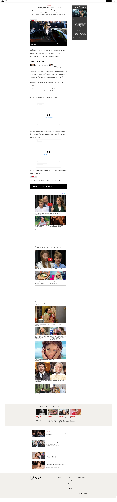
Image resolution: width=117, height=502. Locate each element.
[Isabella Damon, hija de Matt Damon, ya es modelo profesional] (38, 443)
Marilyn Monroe (49, 180)
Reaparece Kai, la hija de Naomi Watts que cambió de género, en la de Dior (60, 65)
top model (41, 180)
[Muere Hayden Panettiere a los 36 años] (75, 412)
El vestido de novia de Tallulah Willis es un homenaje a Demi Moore (56, 455)
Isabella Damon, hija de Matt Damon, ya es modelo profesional (56, 443)
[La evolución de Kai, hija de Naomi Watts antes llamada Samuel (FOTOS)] (32, 65)
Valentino (57, 180)
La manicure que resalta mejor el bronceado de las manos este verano (79, 38)
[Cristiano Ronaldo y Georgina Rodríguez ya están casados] (38, 433)
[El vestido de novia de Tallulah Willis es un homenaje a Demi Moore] (38, 455)
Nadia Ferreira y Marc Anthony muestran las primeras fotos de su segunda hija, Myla (53, 419)
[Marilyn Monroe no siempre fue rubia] (41, 412)
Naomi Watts (34, 180)
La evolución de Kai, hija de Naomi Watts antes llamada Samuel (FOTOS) (41, 65)
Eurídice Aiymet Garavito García (51, 17)
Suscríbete (109, 1)
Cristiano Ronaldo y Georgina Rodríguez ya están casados (56, 433)
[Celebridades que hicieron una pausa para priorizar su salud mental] (38, 465)
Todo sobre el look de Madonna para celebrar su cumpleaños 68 (80, 34)
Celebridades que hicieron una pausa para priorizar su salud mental (56, 465)
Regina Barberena (42, 66)
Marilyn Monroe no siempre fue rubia (40, 418)
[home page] (4, 1)
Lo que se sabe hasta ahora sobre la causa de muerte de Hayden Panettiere (79, 30)
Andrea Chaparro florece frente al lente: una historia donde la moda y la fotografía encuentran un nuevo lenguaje (80, 25)
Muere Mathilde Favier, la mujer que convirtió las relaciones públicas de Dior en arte (64, 420)
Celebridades (48, 5)
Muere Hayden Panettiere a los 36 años (74, 419)
